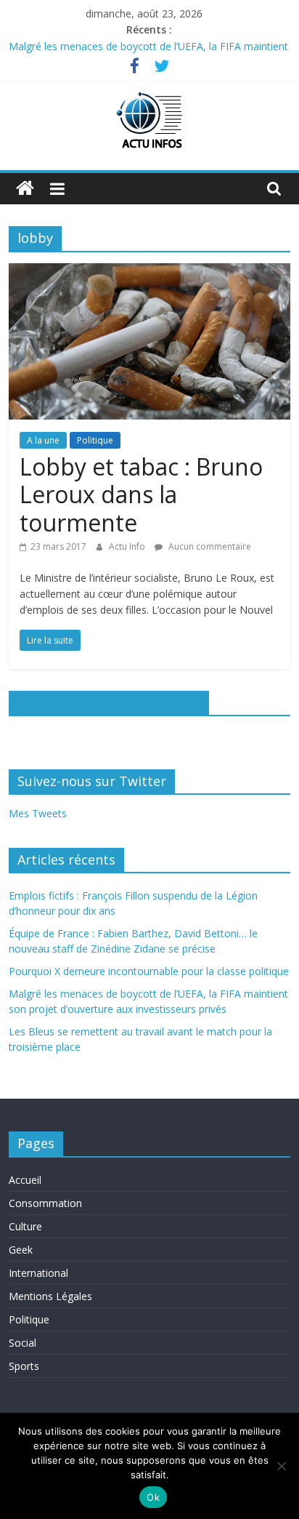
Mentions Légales (50, 1296)
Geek (21, 1250)
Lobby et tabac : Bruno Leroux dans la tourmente (141, 494)
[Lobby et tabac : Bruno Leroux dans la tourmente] (149, 272)
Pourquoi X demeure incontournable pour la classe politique (149, 971)
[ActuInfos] (25, 188)
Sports (24, 1366)
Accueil (25, 1180)
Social (22, 1343)
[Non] (281, 1466)
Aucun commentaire (208, 546)
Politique (95, 440)
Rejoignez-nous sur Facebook (108, 702)
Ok (153, 1497)
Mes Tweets (38, 813)
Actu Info (128, 546)
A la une (43, 440)
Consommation (45, 1203)
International (38, 1273)
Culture (25, 1226)
